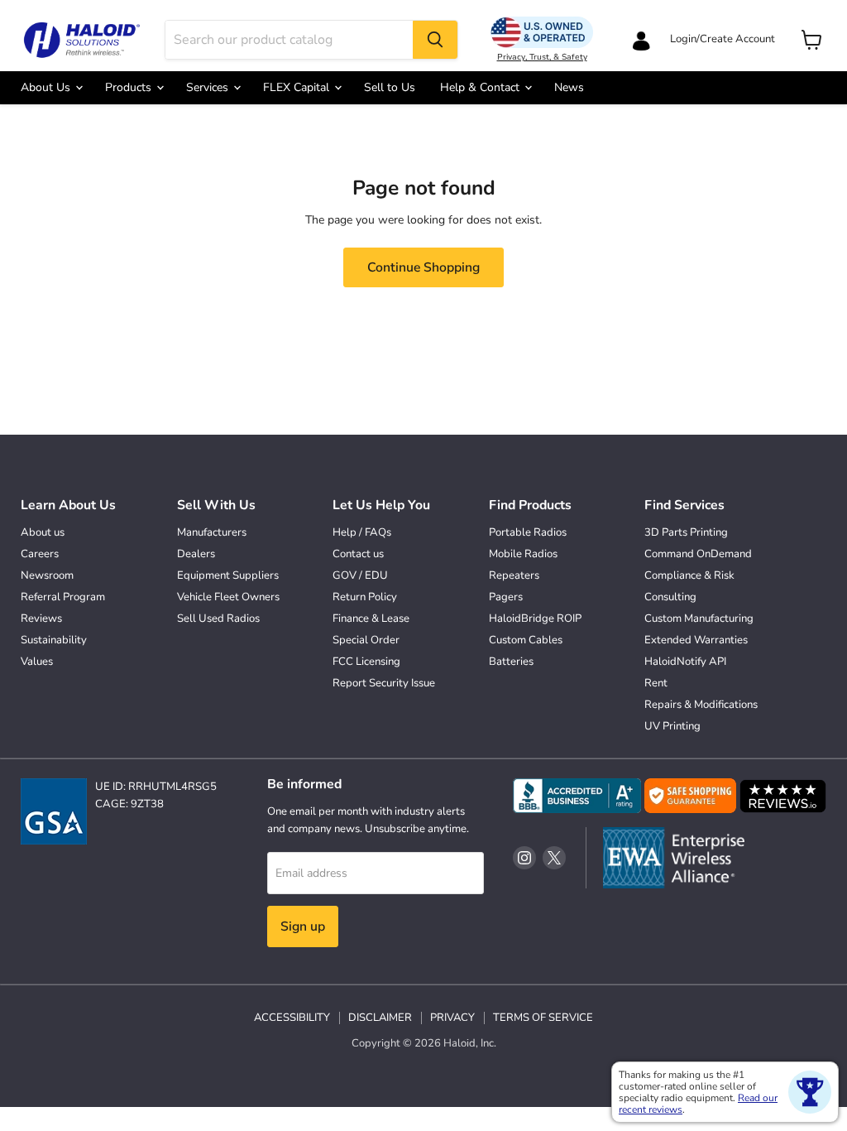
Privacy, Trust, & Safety (542, 57)
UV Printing (672, 726)
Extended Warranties (696, 640)
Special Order (366, 640)
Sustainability (54, 640)
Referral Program (63, 597)
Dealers (196, 553)
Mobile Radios (523, 553)
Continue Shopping (423, 267)
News (569, 87)
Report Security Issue (384, 683)
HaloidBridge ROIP (535, 618)
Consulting (670, 597)
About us (43, 532)
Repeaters (514, 575)
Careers (40, 553)
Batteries (511, 661)
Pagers (506, 597)
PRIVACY (452, 1017)
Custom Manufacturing (699, 618)
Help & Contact (481, 87)
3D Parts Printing (686, 532)
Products (130, 87)
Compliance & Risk (689, 575)
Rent (656, 683)
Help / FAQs (362, 532)
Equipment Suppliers (228, 575)
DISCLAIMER (380, 1017)
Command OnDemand (698, 553)
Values (37, 661)
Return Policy (365, 597)
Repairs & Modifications (701, 704)
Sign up (302, 926)
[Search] (435, 40)
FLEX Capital (298, 87)
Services (209, 87)
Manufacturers (211, 532)
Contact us (358, 553)
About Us (47, 87)
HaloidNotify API (685, 661)
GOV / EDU (360, 575)
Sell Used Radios (218, 618)
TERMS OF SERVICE (543, 1017)
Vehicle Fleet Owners (228, 597)
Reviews (41, 618)
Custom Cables (525, 640)
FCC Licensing (366, 661)
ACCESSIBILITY (292, 1017)
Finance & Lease (371, 618)
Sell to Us (389, 87)
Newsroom (47, 575)
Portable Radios (528, 532)
